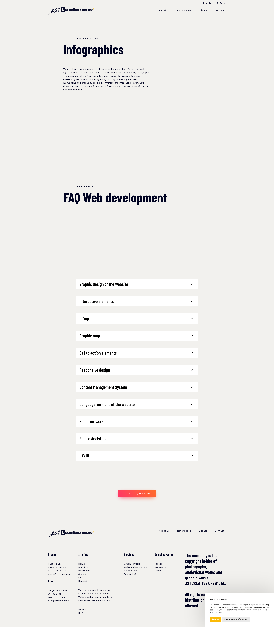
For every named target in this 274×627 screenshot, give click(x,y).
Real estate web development (94, 600)
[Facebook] (203, 3)
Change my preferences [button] (235, 619)
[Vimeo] (207, 3)
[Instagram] (221, 3)
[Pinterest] (217, 3)
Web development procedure (94, 590)
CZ (225, 3)
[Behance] (214, 3)
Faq (80, 577)
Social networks (92, 421)
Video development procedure (95, 597)
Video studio (131, 570)
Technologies (131, 574)
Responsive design (94, 370)
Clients (203, 10)
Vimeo (158, 570)
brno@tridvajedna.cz (59, 600)
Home (81, 563)
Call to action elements (98, 352)
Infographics (89, 318)
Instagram (160, 567)
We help (82, 609)
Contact (219, 10)
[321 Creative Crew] (71, 7)
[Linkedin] (210, 3)
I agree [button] (215, 619)
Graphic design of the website (103, 284)
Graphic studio (132, 563)
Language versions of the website (107, 404)
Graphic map (89, 335)
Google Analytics (92, 438)
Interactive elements (96, 301)
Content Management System (103, 387)
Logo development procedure (94, 593)
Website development (136, 567)
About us (164, 10)
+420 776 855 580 (57, 570)
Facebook (160, 563)
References (184, 10)
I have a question (137, 493)
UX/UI (84, 455)
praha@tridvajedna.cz (60, 574)
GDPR (81, 613)
